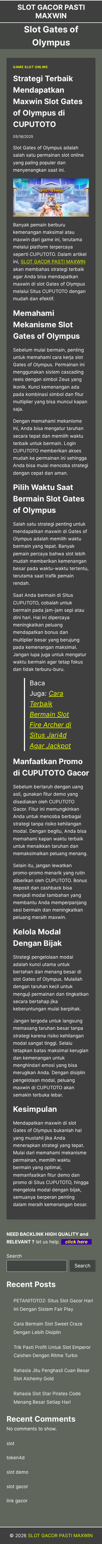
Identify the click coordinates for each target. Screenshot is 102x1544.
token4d (16, 1457)
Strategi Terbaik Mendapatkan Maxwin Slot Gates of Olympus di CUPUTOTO (48, 101)
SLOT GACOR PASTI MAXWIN (60, 1535)
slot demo (17, 1472)
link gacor (17, 1500)
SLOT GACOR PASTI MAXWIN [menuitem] (53, 261)
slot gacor (17, 1486)
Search (14, 1256)
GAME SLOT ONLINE (30, 67)
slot (10, 1443)
